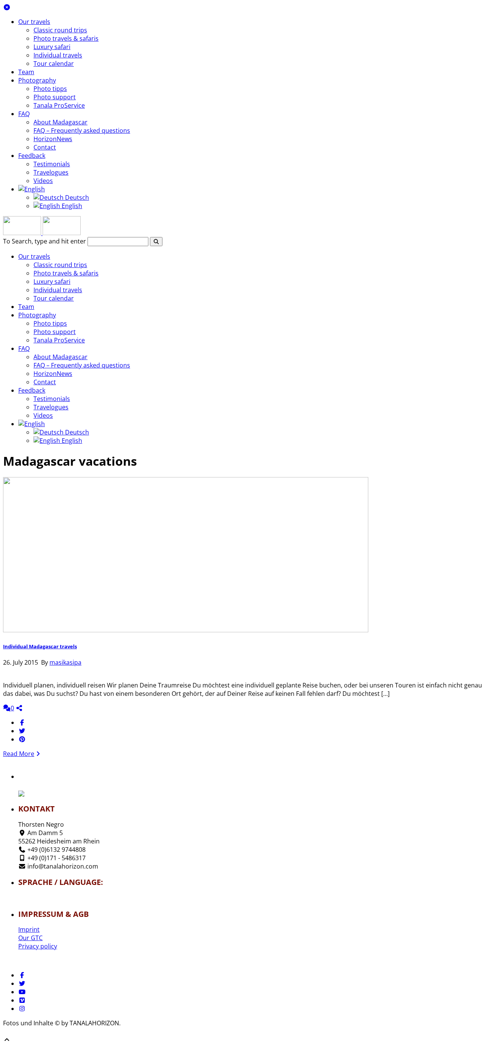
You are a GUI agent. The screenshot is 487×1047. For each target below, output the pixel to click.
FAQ (24, 114)
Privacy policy (37, 946)
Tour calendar (53, 63)
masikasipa (65, 662)
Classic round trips (60, 30)
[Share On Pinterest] (22, 739)
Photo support (54, 97)
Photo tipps (50, 88)
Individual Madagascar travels (40, 646)
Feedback (31, 155)
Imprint (29, 929)
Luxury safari (51, 47)
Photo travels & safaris (66, 38)
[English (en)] (40, 900)
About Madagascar (60, 122)
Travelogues (50, 172)
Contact (44, 147)
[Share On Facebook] (22, 722)
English (71, 206)
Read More (18, 753)
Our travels (34, 22)
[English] (31, 189)
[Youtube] (22, 992)
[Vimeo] (22, 1000)
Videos (43, 181)
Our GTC (30, 938)
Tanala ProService (59, 105)
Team (26, 72)
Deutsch (76, 197)
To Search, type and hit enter (44, 241)
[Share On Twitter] (22, 731)
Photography (37, 80)
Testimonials (51, 164)
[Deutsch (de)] (40, 895)
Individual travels (57, 55)
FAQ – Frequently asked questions (81, 130)
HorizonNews (52, 139)
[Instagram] (22, 1008)
